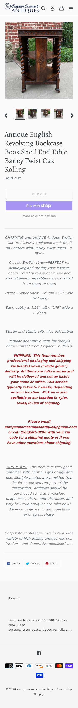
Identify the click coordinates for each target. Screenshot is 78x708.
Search (14, 598)
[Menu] (70, 8)
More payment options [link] (39, 215)
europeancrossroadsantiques (36, 689)
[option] (20, 114)
